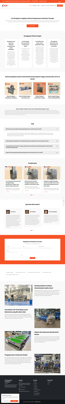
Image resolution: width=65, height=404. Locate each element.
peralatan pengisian (9, 272)
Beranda (30, 5)
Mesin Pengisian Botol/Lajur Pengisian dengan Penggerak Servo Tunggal (11, 97)
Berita (48, 5)
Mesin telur (36, 391)
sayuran (35, 383)
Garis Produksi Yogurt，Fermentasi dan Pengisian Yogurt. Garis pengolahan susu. (25, 97)
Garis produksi (36, 394)
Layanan (42, 5)
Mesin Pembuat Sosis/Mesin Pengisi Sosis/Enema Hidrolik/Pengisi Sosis (39, 97)
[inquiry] (63, 205)
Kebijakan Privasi (37, 401)
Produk (38, 5)
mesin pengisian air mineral (21, 272)
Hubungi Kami (52, 5)
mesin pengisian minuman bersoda (34, 272)
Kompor (35, 386)
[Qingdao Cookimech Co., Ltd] (6, 6)
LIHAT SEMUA (8, 191)
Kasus (45, 5)
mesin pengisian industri (46, 272)
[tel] (63, 198)
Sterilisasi (35, 388)
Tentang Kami (34, 5)
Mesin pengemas (37, 393)
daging (35, 385)
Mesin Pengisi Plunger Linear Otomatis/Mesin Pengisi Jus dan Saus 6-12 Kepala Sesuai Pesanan (54, 97)
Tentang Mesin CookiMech (8, 381)
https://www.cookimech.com (24, 391)
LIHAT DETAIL (11, 88)
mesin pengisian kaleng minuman (12, 274)
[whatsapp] (63, 200)
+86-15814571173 (35, 1)
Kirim (32, 258)
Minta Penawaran (60, 5)
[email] (63, 203)
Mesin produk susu (37, 389)
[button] (31, 230)
